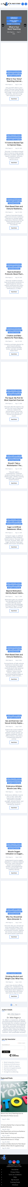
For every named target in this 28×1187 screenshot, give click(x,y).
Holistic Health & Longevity (14, 21)
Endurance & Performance (14, 18)
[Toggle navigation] (1, 3)
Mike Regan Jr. (11, 32)
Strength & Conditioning (13, 24)
